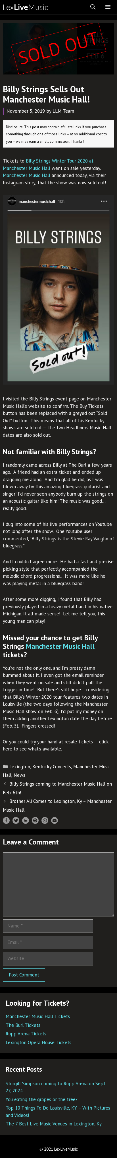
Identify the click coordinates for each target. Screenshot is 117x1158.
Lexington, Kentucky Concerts (40, 767)
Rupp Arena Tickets (26, 1034)
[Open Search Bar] (93, 7)
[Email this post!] (54, 822)
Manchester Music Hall (26, 175)
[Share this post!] (6, 822)
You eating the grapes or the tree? (42, 1099)
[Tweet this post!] (15, 822)
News (19, 775)
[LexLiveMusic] (27, 7)
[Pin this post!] (35, 822)
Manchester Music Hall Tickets (38, 1016)
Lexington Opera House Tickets (38, 1042)
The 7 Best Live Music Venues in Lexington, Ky (54, 1124)
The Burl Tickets (23, 1025)
